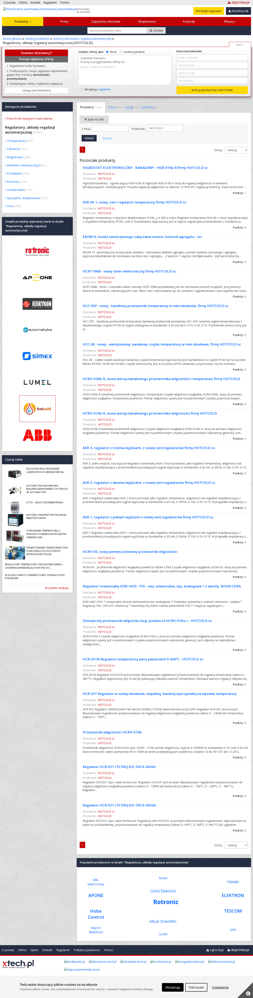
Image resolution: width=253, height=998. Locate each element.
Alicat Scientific (163, 921)
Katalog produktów (37, 38)
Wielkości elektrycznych (24, 165)
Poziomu (13, 181)
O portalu (8, 950)
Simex (163, 878)
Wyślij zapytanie (210, 11)
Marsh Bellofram (96, 930)
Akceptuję (98, 89)
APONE (95, 895)
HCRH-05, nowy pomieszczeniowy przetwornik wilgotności (130, 551)
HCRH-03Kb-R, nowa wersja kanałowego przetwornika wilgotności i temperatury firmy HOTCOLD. (162, 378)
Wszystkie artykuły (56, 588)
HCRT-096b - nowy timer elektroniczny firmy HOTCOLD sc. (130, 271)
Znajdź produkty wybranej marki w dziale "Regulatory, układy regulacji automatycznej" (34, 226)
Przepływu (14, 173)
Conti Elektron (163, 891)
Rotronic (165, 902)
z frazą (86, 129)
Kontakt (47, 950)
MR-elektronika (96, 882)
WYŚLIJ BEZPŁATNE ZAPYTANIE (212, 90)
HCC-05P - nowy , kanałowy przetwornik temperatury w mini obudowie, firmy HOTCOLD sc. (156, 305)
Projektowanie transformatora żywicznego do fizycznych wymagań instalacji (47, 551)
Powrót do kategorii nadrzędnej (29, 118)
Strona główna (12, 38)
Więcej (229, 21)
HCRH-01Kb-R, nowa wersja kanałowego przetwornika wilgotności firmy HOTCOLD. (150, 413)
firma (113, 52)
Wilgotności (15, 157)
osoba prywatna (134, 52)
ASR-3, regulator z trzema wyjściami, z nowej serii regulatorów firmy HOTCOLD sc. (149, 448)
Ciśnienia (13, 149)
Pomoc (108, 950)
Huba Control (96, 914)
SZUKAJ (157, 30)
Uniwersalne (16, 190)
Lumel (163, 934)
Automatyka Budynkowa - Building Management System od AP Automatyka (47, 489)
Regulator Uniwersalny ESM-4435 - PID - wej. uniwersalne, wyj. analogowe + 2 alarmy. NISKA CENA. (162, 586)
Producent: (138, 129)
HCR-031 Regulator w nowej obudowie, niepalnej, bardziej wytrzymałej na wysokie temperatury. (160, 693)
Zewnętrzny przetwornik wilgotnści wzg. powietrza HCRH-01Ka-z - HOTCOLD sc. (148, 620)
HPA (233, 930)
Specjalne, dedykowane (24, 198)
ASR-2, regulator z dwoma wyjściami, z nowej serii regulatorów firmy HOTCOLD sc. (149, 482)
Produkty (21, 21)
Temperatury (16, 141)
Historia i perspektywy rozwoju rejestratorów (46, 516)
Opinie (34, 950)
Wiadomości (147, 21)
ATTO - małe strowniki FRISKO (44, 502)
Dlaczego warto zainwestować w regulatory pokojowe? (35, 576)
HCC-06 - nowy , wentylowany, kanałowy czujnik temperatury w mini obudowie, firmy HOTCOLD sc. (162, 344)
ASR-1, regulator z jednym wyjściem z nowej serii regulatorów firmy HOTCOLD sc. (148, 517)
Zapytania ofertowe (105, 21)
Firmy (64, 21)
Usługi (131, 107)
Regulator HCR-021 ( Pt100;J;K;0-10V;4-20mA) (119, 805)
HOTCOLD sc (106, 174)
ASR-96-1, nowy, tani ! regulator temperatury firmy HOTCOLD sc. (135, 202)
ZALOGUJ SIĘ (239, 11)
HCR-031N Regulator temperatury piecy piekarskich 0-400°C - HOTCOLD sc (143, 659)
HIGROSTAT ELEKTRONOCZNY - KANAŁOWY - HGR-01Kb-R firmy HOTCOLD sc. (146, 167)
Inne (10, 206)
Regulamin (63, 950)
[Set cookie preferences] (245, 990)
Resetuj (107, 138)
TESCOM (233, 911)
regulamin (104, 89)
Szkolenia (149, 107)
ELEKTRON (233, 895)
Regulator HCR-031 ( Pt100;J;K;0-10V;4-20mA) (119, 766)
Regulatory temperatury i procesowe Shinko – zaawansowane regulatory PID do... (34, 566)
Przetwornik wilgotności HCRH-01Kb (112, 732)
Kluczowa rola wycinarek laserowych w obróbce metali (45, 470)
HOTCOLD (104, 178)
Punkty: (239, 193)
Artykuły (189, 21)
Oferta (22, 950)
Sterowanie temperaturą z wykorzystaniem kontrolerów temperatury (46, 534)
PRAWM (233, 882)
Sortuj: (218, 150)
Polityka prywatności (87, 950)
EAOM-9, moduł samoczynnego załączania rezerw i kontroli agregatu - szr (142, 236)
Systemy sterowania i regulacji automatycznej (82, 38)
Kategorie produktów (20, 107)
